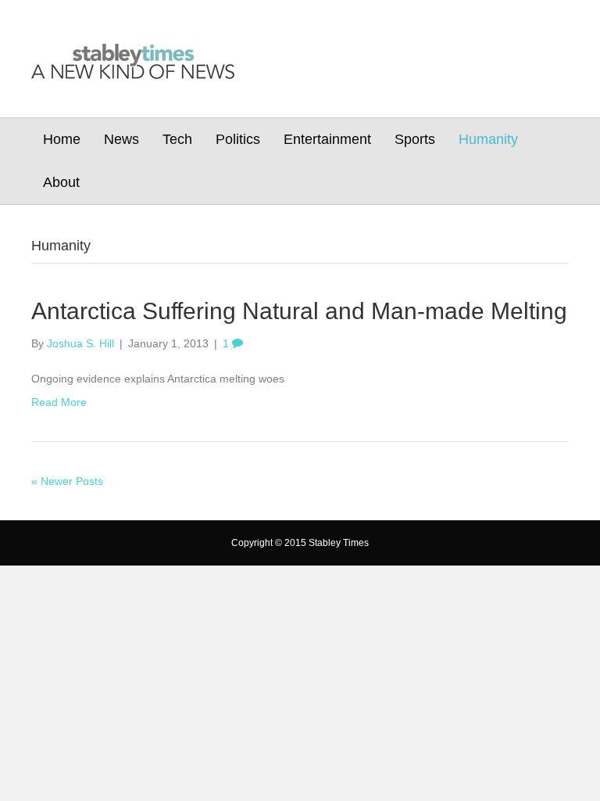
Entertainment (327, 139)
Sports (415, 139)
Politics (238, 139)
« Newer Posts (67, 481)
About (61, 182)
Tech (177, 139)
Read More (59, 402)
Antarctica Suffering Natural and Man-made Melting (299, 311)
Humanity (488, 139)
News (121, 139)
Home (61, 139)
